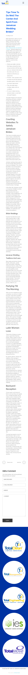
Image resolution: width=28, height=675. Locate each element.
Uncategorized (9, 35)
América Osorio (17, 672)
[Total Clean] (10, 2)
